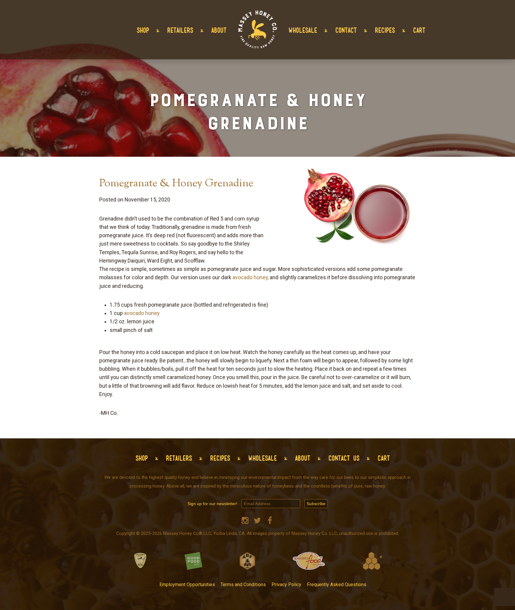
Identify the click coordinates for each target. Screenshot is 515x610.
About (219, 30)
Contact (346, 30)
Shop (143, 30)
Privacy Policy (286, 584)
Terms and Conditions (243, 584)
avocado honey (141, 313)
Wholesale (302, 30)
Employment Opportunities (187, 584)
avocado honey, (250, 277)
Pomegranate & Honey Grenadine (176, 183)
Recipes (385, 30)
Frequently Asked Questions (336, 584)
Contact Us (343, 458)
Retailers (180, 30)
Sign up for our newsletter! (212, 503)
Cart (419, 30)
